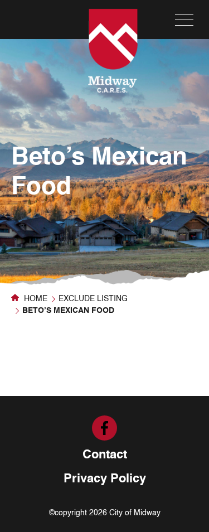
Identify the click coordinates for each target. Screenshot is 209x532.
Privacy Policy (105, 479)
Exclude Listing (93, 299)
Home (34, 299)
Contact (104, 455)
